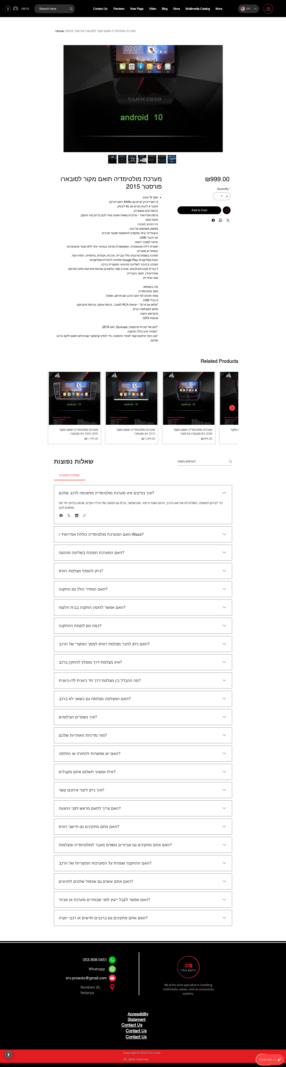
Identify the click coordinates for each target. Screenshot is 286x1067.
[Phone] (112, 959)
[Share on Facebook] (213, 220)
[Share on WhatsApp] (220, 220)
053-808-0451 (95, 959)
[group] (143, 408)
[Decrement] (216, 196)
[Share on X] (228, 220)
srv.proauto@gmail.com (86, 978)
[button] (8, 8)
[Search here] (71, 8)
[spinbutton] (222, 196)
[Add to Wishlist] (227, 210)
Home (59, 31)
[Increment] (227, 196)
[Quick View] (74, 398)
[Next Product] (232, 408)
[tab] (69, 475)
